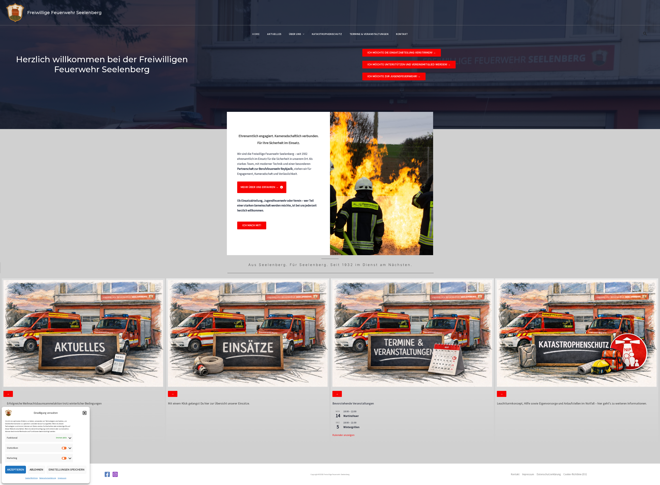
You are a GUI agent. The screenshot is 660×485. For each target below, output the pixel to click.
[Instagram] (115, 474)
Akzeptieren (15, 469)
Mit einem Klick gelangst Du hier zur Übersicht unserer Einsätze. (209, 403)
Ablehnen (36, 469)
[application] (302, 34)
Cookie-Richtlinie (31, 478)
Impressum (62, 478)
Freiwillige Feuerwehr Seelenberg (64, 12)
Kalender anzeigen (343, 435)
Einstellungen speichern (66, 469)
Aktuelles (274, 34)
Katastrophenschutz (327, 34)
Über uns (295, 34)
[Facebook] (107, 474)
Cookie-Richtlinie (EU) (575, 474)
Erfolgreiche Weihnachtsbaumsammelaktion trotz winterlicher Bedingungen (54, 403)
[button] (84, 413)
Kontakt (402, 34)
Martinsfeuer (351, 416)
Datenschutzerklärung (47, 478)
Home (256, 34)
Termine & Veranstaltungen (369, 34)
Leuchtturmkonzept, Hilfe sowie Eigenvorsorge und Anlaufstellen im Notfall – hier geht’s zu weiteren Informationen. (572, 403)
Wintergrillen (351, 427)
